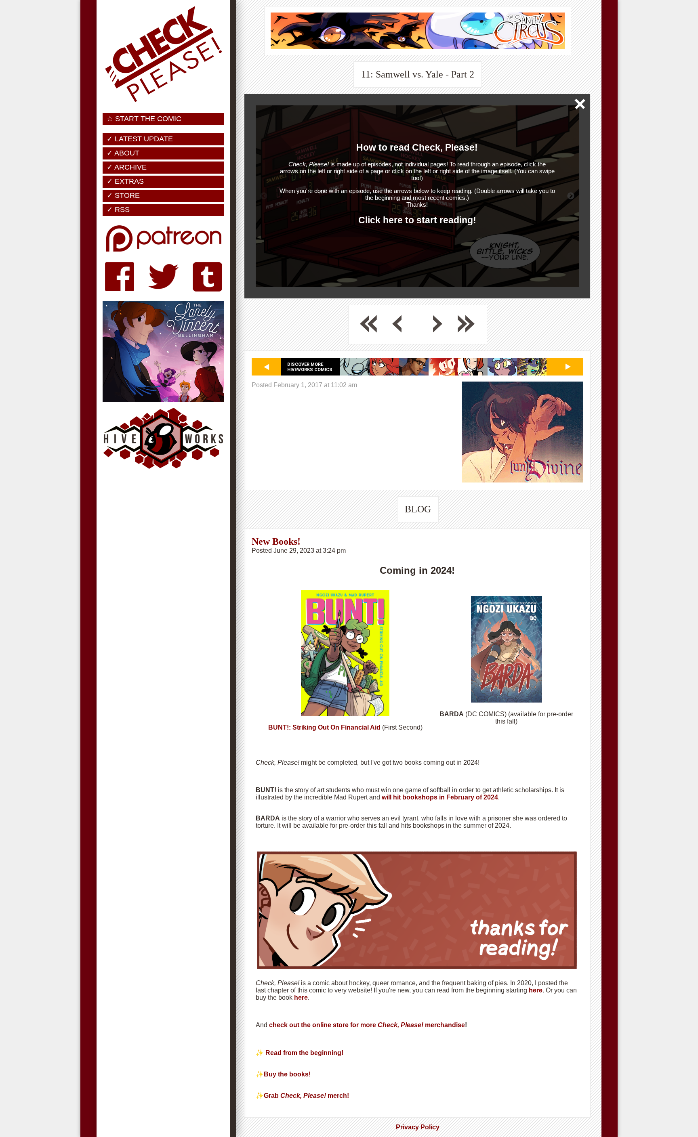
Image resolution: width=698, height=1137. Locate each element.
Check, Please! (400, 1025)
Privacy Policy (417, 1127)
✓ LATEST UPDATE (140, 139)
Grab (272, 1095)
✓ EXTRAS (125, 181)
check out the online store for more (323, 1025)
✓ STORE (123, 195)
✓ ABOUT (123, 153)
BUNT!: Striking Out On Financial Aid (324, 727)
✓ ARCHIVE (127, 167)
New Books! (276, 541)
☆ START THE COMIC (144, 119)
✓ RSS (118, 210)
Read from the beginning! (304, 1052)
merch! (338, 1095)
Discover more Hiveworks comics (309, 367)
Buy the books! (288, 1074)
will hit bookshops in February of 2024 (439, 797)
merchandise (444, 1025)
